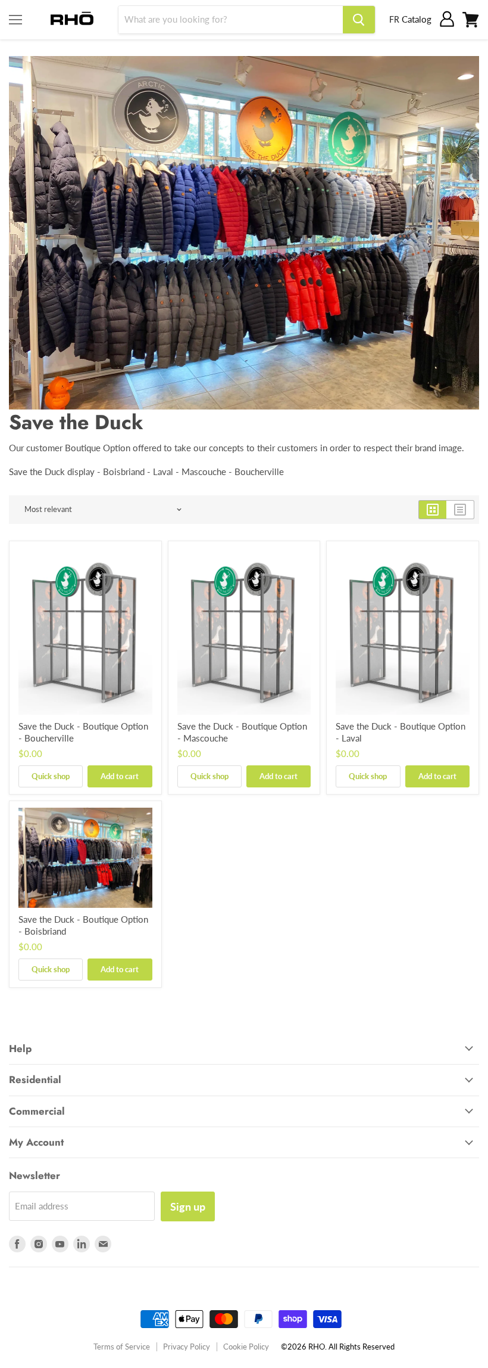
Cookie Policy (246, 1346)
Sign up (187, 1206)
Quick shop (51, 776)
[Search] (359, 19)
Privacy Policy (186, 1346)
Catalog (416, 19)
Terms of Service (121, 1346)
